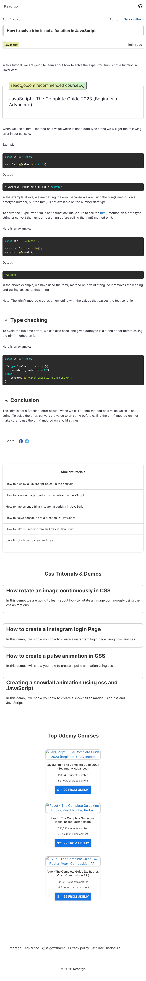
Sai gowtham (134, 19)
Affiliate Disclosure (106, 948)
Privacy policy (78, 948)
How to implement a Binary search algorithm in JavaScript (45, 506)
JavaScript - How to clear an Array (29, 540)
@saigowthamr (53, 948)
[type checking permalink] (7, 320)
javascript (12, 45)
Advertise (32, 948)
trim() (104, 213)
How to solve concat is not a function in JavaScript (40, 518)
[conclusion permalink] (7, 400)
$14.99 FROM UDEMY (73, 790)
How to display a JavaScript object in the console (39, 484)
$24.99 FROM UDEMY (73, 843)
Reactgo (11, 6)
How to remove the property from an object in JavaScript (45, 495)
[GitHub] (141, 5)
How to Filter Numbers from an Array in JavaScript (40, 529)
